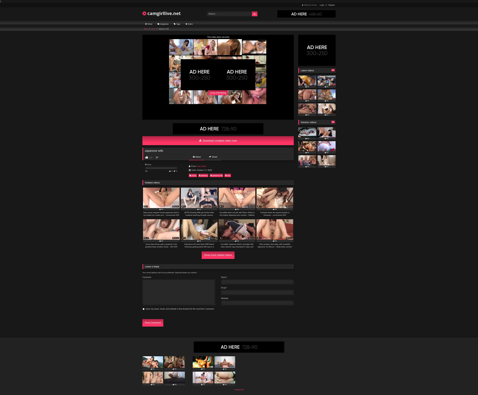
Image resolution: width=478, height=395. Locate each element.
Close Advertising (218, 93)
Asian (153, 29)
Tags (178, 24)
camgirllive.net (163, 13)
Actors (190, 24)
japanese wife (217, 175)
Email (224, 288)
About (198, 157)
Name (224, 277)
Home (150, 24)
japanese (204, 175)
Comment (146, 277)
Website (224, 298)
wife (228, 175)
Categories (164, 24)
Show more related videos (218, 255)
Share (214, 157)
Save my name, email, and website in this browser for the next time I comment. (180, 309)
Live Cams (201, 166)
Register (331, 5)
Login (322, 5)
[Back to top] (470, 388)
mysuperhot (239, 390)
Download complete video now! (219, 140)
